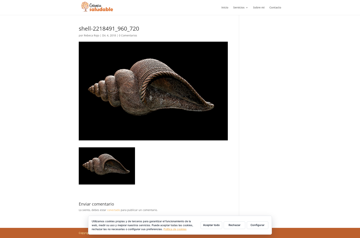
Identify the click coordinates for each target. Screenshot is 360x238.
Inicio (224, 7)
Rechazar (235, 225)
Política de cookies (175, 229)
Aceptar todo (211, 225)
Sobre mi (259, 7)
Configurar (257, 225)
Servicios (238, 7)
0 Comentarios (128, 35)
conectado (113, 210)
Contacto (275, 7)
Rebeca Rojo (91, 35)
